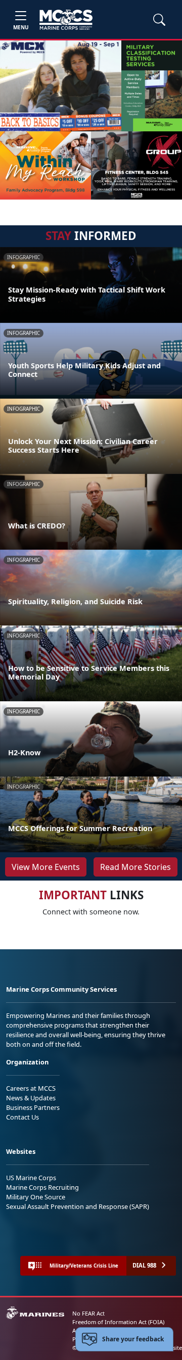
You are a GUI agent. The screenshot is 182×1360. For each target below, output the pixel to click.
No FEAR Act (88, 1313)
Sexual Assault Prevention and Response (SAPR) (77, 1206)
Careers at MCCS (31, 1088)
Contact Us (22, 1117)
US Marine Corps (31, 1177)
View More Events (46, 866)
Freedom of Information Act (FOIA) (118, 1322)
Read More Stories (135, 866)
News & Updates (31, 1097)
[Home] (66, 19)
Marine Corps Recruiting (42, 1187)
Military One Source (35, 1196)
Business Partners (33, 1107)
